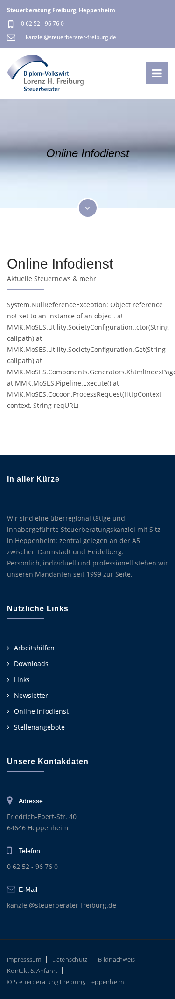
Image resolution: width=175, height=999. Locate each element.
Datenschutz (70, 959)
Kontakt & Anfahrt (32, 970)
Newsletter (31, 695)
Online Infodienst (41, 711)
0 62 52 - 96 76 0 (42, 24)
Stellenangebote (39, 727)
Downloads (31, 663)
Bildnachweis (116, 959)
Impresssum (24, 959)
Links (22, 679)
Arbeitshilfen (34, 647)
